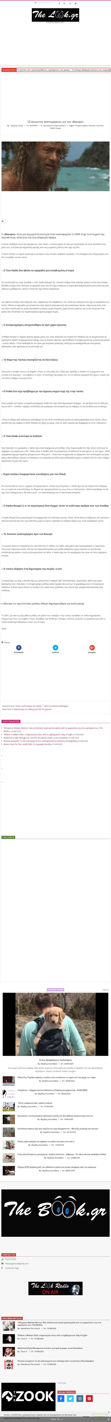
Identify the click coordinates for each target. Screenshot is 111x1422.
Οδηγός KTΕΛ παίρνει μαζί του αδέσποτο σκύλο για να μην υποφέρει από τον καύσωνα (57, 1167)
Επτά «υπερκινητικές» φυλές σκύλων (35, 1103)
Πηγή (3, 628)
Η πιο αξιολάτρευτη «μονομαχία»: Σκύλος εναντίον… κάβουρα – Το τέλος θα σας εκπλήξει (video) (62, 1154)
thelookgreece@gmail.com (17, 1263)
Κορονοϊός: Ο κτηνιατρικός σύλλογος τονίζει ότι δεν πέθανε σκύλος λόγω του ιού (55, 1116)
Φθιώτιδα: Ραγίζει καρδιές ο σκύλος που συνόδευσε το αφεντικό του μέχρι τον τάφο (57, 1077)
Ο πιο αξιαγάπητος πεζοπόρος (55, 1060)
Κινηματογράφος (82, 126)
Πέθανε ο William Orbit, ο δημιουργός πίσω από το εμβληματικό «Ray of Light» (38, 734)
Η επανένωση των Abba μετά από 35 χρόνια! (31, 709)
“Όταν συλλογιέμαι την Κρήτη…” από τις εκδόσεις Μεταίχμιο (41, 706)
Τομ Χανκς (100, 126)
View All (105, 990)
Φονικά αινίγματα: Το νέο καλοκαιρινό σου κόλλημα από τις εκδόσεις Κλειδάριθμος (40, 741)
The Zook (62, 1383)
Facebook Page (12, 1268)
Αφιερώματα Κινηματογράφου (54, 126)
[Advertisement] (55, 45)
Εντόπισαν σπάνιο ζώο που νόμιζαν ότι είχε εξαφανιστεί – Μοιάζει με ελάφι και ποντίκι (58, 1129)
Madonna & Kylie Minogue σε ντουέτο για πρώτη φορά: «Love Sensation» (36, 737)
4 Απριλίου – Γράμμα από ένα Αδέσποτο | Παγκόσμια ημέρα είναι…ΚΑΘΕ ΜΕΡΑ (52, 1090)
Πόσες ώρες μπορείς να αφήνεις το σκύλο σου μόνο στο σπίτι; (46, 1141)
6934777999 (10, 1259)
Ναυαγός (92, 126)
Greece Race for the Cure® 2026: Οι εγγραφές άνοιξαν (28, 744)
